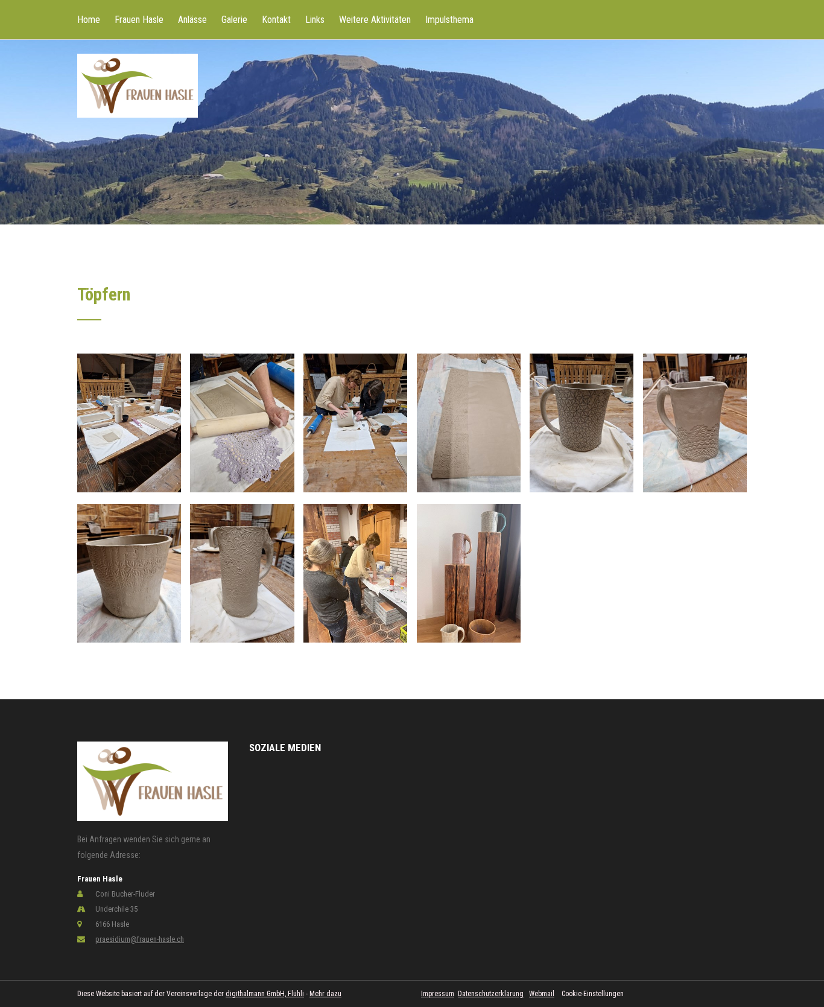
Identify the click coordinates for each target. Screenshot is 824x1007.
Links (315, 19)
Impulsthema (449, 19)
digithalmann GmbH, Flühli (265, 994)
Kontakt (276, 19)
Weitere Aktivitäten (375, 19)
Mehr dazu (325, 994)
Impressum (437, 994)
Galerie (234, 19)
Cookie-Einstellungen (593, 994)
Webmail (541, 994)
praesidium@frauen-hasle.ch (139, 939)
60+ (131, 60)
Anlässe (192, 19)
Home (88, 19)
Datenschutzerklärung (491, 994)
